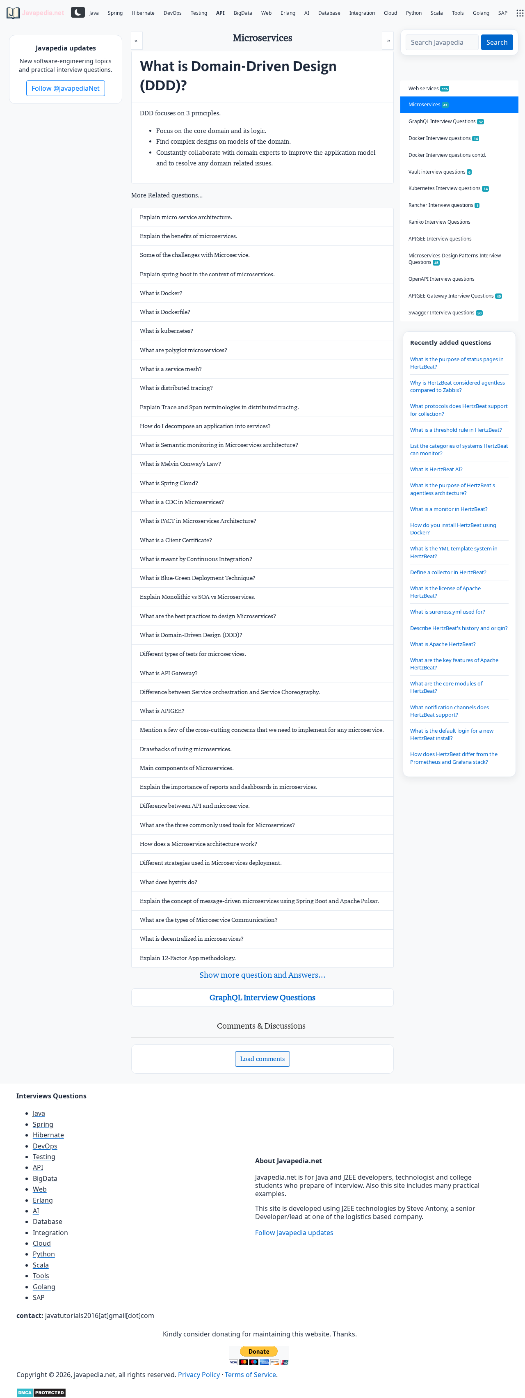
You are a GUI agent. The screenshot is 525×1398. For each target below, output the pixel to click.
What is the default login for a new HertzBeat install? (451, 734)
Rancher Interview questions (443, 205)
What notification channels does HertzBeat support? (449, 711)
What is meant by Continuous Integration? (196, 559)
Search (497, 42)
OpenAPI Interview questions (442, 278)
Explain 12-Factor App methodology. (188, 958)
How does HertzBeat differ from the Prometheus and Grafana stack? (454, 757)
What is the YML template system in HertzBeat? (454, 552)
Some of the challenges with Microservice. (195, 255)
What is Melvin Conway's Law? (180, 464)
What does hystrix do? (168, 882)
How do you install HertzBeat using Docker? (453, 528)
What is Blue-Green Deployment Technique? (198, 578)
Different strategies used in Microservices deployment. (211, 862)
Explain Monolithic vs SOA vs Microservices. (198, 596)
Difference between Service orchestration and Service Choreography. (230, 692)
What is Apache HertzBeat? (443, 644)
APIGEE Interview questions (440, 238)
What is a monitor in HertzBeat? (449, 509)
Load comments (262, 1059)
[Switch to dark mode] (78, 12)
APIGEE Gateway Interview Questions (455, 295)
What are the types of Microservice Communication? (209, 920)
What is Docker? (161, 293)
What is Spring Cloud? (169, 483)
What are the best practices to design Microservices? (208, 616)
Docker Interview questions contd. (447, 154)
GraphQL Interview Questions (262, 997)
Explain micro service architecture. (186, 217)
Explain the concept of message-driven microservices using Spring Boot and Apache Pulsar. (259, 901)
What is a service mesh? (171, 369)
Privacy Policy (199, 1374)
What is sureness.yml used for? (447, 611)
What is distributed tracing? (176, 388)
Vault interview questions (439, 171)
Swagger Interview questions (445, 312)
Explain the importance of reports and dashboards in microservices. (228, 787)
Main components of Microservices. (187, 768)
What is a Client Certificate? (176, 540)
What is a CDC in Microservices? (182, 502)
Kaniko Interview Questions (439, 221)
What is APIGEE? (162, 711)
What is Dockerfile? (165, 312)
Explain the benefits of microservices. (188, 236)
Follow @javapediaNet (66, 88)
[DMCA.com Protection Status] (41, 1391)
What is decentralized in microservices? (192, 938)
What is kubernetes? (166, 331)
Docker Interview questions (443, 138)
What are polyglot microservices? (183, 350)
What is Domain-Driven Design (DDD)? (191, 635)
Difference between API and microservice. (195, 805)
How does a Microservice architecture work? (198, 844)
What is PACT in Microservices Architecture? (198, 521)
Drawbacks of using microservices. (186, 749)
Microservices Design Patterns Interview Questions (455, 259)
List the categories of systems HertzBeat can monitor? (459, 449)
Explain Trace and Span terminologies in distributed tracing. (219, 407)
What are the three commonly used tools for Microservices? (217, 825)
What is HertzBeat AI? (436, 469)
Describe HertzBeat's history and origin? (459, 628)
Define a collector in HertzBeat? (448, 572)
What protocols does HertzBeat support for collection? (459, 409)
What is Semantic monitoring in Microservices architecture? (219, 445)
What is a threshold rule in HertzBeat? (456, 429)
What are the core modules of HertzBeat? (446, 687)
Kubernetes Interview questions (448, 188)
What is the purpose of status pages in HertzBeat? (457, 362)
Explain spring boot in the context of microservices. (207, 274)
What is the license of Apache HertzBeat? (445, 591)
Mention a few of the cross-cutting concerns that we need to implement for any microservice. (262, 729)
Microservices (428, 104)
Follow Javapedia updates (294, 1232)
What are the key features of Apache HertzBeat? (454, 663)
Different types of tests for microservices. (193, 654)
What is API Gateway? (169, 673)
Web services (428, 88)
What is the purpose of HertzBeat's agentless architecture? (452, 488)
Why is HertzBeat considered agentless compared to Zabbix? (457, 386)
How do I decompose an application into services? (205, 426)
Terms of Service (250, 1374)
